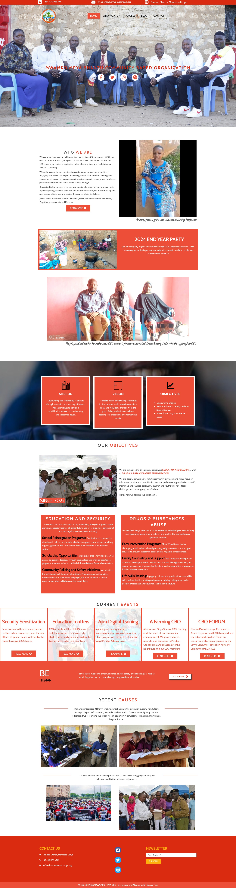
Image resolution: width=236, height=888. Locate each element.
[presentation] (41, 250)
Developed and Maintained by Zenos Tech (138, 885)
